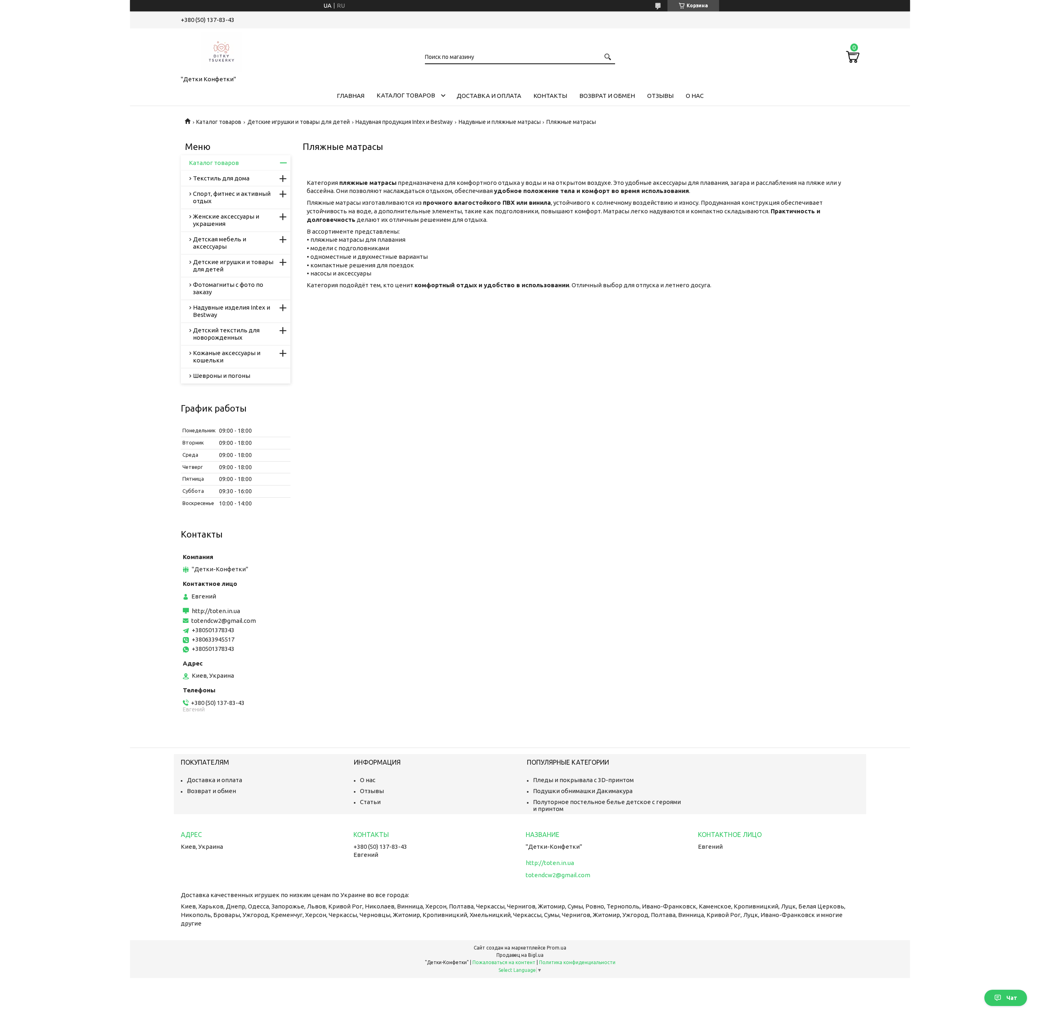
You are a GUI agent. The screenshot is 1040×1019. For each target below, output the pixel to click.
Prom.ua (556, 947)
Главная (350, 95)
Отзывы (660, 95)
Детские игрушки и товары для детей (298, 122)
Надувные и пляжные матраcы (500, 122)
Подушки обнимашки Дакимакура (583, 790)
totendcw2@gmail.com (223, 620)
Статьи (370, 801)
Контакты (550, 95)
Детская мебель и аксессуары (219, 243)
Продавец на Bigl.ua (520, 955)
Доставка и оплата (489, 95)
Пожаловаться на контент (503, 962)
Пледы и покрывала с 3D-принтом (583, 779)
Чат (1011, 998)
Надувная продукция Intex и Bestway (404, 122)
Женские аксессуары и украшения (226, 220)
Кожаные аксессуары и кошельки (226, 356)
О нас (695, 95)
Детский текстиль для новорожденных (226, 334)
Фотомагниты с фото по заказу (228, 288)
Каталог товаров (406, 95)
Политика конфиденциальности (577, 962)
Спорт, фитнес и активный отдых (232, 197)
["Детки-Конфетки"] (221, 50)
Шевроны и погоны (221, 375)
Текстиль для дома (221, 178)
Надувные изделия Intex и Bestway (231, 311)
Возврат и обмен (607, 95)
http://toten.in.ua (216, 610)
